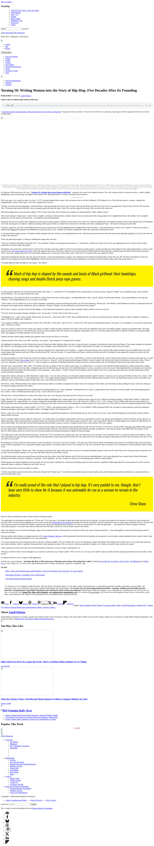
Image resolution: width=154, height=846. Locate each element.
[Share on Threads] (7, 826)
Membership (9, 758)
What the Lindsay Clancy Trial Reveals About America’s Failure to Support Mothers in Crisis (44, 699)
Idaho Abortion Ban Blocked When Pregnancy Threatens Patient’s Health (31, 715)
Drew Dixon (124, 561)
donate (7, 44)
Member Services (16, 766)
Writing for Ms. (15, 780)
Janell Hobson (26, 96)
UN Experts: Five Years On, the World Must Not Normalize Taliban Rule (31, 717)
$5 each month (94, 592)
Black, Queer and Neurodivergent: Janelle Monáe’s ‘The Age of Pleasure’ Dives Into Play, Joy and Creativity (44, 571)
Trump (13, 25)
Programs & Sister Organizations (17, 786)
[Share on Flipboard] (7, 843)
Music (118, 605)
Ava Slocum (5, 666)
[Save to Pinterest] (8, 829)
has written (25, 360)
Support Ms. (14, 768)
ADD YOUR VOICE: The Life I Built (25, 10)
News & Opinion (11, 56)
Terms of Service (36, 800)
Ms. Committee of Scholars (19, 746)
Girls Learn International (18, 793)
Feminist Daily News (20, 710)
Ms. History (14, 742)
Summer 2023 (141, 605)
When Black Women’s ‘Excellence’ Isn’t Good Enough (25, 575)
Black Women (97, 605)
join (6, 46)
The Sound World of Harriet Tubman (18, 579)
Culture (8, 63)
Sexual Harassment (128, 605)
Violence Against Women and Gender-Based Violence (23, 607)
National (8, 85)
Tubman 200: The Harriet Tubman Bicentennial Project (34, 619)
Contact (8, 776)
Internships (14, 748)
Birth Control (15, 19)
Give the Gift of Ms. (17, 762)
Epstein (13, 17)
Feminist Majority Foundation (20, 789)
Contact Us (14, 782)
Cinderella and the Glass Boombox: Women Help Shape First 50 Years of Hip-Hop (31, 112)
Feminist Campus (16, 791)
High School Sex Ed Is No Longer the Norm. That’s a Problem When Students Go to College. (44, 662)
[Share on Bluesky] (7, 822)
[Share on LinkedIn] (7, 839)
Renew (7, 48)
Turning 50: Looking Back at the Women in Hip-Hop (50, 192)
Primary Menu (6, 52)
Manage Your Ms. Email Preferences (23, 764)
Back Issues (14, 772)
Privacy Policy (51, 800)
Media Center (15, 778)
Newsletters (14, 770)
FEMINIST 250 (16, 21)
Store (7, 73)
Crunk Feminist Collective (52, 536)
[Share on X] (7, 835)
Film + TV (14, 15)
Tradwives (14, 23)
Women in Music (49, 607)
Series (7, 69)
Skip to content (6, 2)
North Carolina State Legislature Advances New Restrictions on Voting (30, 719)
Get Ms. (13, 760)
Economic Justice (109, 605)
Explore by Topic (11, 71)
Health (7, 61)
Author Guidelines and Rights (16, 800)
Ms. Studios (9, 65)
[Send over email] (7, 814)
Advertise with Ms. (17, 784)
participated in (62, 522)
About (9, 740)
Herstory (8, 83)
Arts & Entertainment (13, 81)
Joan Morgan (105, 561)
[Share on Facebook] (7, 818)
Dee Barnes (115, 561)
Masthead (13, 744)
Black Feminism (85, 605)
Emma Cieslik (6, 703)
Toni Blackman (135, 561)
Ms (30, 592)
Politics (8, 59)
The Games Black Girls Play (22, 251)
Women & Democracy (13, 67)
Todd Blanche (16, 13)
